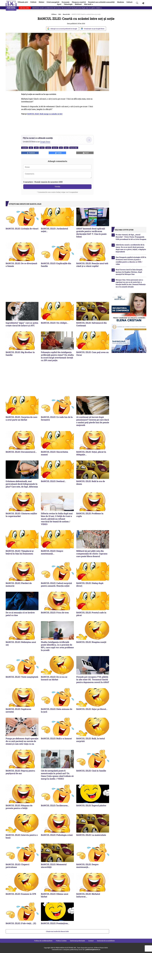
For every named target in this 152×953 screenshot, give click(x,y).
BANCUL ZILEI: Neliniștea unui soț (21, 643)
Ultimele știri (23, 2)
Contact (91, 941)
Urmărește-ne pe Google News (94, 29)
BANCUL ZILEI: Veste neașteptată (22, 676)
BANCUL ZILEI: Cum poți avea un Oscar (92, 353)
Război (41, 2)
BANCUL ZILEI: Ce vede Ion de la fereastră (57, 418)
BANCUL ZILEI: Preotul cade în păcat (91, 614)
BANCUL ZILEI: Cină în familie (91, 770)
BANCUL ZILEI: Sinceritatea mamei (54, 453)
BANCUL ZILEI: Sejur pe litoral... (91, 709)
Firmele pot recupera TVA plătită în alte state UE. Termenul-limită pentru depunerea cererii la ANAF (92, 679)
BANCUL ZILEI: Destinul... (53, 481)
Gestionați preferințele (77, 941)
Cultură (129, 2)
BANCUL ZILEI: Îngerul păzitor (91, 805)
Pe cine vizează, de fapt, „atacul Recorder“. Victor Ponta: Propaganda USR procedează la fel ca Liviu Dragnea (131, 236)
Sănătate (120, 2)
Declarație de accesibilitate (106, 941)
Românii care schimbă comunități (101, 2)
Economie (65, 2)
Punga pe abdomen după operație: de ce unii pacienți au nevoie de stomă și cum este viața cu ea (22, 741)
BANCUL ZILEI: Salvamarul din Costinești (91, 324)
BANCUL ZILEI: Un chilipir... (54, 322)
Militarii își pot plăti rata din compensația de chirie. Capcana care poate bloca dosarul (91, 554)
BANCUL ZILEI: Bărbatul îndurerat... (88, 895)
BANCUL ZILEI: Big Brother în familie (20, 353)
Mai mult (88, 4)
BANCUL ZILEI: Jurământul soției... (54, 230)
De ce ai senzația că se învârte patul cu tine (20, 614)
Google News (45, 142)
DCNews (11, 6)
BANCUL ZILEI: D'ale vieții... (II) (21, 923)
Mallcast (78, 4)
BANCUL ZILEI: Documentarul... (21, 451)
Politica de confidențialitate (43, 941)
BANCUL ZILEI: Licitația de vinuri (22, 228)
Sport (59, 4)
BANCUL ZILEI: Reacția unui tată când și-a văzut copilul (92, 264)
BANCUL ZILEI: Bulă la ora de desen (90, 482)
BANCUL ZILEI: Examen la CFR (21, 894)
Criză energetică (53, 2)
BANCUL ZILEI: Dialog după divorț (89, 584)
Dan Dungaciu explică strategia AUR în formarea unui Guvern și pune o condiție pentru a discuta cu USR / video (131, 260)
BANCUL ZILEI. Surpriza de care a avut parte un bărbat (21, 418)
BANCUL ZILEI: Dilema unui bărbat (54, 895)
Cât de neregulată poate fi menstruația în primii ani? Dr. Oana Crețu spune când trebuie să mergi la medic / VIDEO (57, 774)
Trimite (57, 187)
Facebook (31, 153)
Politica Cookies (61, 941)
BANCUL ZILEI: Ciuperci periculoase (17, 865)
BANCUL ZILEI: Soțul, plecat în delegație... (91, 453)
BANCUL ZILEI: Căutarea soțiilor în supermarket (21, 514)
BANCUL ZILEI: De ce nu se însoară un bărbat (54, 678)
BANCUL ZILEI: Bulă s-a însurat (56, 738)
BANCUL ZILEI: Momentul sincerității (53, 865)
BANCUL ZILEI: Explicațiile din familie (56, 264)
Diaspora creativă (79, 2)
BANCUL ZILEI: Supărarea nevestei (18, 710)
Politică (33, 2)
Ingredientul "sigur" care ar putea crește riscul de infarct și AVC (22, 324)
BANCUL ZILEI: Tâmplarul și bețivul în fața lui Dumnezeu (20, 552)
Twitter (59, 153)
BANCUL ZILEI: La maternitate (91, 835)
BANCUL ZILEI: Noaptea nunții (91, 642)
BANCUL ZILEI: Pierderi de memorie (19, 584)
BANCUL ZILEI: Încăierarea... (55, 805)
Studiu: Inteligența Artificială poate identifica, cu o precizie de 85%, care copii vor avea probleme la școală (57, 646)
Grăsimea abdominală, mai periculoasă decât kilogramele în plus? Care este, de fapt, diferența (22, 484)
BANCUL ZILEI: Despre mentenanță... (52, 552)
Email (86, 153)
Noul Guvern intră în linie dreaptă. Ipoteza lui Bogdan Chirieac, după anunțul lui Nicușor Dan (129, 271)
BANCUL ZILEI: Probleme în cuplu (89, 514)
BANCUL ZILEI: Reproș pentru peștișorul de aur (20, 772)
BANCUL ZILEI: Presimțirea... (55, 923)
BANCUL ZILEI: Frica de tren (55, 612)
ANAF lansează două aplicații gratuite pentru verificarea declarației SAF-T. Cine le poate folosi (91, 232)
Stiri (59, 14)
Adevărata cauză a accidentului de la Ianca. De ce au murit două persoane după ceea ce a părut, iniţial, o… (67, 8)
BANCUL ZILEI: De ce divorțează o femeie (21, 264)
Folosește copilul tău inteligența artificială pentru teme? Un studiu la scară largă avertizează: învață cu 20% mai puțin (57, 356)
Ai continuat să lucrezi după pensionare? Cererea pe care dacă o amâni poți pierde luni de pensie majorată (92, 421)
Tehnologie (68, 4)
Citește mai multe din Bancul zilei (57, 931)
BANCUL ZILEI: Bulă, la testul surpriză (90, 739)
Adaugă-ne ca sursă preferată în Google (63, 29)
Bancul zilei (66, 14)
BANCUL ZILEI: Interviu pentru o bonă (22, 836)
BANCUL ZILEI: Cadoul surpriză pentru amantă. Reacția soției (56, 584)
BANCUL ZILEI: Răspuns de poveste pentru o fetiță (19, 806)
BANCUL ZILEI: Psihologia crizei (57, 835)
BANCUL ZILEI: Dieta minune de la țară (56, 710)
